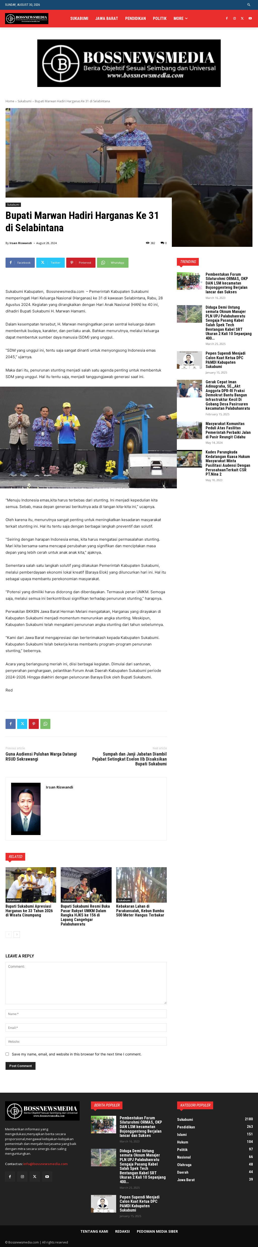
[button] (249, 5)
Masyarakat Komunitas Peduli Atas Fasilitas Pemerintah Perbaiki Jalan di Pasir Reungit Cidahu (228, 430)
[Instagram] (235, 19)
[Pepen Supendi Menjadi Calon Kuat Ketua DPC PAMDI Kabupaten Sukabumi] (189, 360)
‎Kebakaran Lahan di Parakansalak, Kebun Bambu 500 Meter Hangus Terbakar (140, 910)
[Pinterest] (34, 724)
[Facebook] (227, 19)
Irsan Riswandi (21, 243)
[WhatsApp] (45, 724)
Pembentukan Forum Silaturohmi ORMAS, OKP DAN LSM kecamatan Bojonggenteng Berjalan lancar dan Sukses (227, 283)
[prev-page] (9, 934)
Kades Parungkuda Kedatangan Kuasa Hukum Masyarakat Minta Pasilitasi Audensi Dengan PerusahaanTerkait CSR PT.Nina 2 (228, 463)
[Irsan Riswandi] (26, 809)
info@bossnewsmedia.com (45, 1164)
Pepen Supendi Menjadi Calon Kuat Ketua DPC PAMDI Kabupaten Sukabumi (225, 360)
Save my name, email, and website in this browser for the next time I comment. (77, 1054)
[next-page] (17, 934)
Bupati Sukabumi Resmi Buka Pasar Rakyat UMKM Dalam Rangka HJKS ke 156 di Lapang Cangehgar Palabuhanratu (85, 915)
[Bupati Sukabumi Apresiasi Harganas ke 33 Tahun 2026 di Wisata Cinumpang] (31, 885)
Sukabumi (24, 101)
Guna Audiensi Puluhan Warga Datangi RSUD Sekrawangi (41, 756)
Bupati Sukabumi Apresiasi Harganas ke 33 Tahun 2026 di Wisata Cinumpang (29, 910)
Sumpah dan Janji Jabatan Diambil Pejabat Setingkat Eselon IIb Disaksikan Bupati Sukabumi (129, 759)
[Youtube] (250, 19)
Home (10, 101)
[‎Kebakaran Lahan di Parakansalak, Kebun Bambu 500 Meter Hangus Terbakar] (141, 885)
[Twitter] (242, 19)
